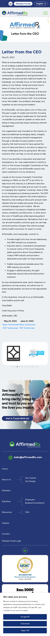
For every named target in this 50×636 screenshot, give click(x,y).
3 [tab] (17, 367)
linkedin (10, 4)
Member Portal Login (11, 541)
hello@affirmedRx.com (28, 457)
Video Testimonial (10, 324)
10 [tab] (35, 367)
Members (6, 490)
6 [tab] (25, 367)
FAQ (27, 512)
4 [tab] (20, 367)
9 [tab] (32, 367)
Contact (6, 534)
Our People (30, 481)
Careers (5, 523)
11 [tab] (38, 367)
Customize (25, 624)
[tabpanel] (13, 354)
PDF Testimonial (10, 328)
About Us (6, 479)
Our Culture (30, 478)
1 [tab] (12, 367)
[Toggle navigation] (45, 12)
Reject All (25, 630)
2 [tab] (14, 367)
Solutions (6, 501)
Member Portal (23, 4)
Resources (7, 512)
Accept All (25, 617)
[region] (25, 614)
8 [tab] (30, 367)
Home (5, 469)
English (39, 3)
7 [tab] (27, 367)
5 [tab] (22, 367)
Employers (30, 500)
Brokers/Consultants (34, 503)
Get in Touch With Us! (17, 418)
